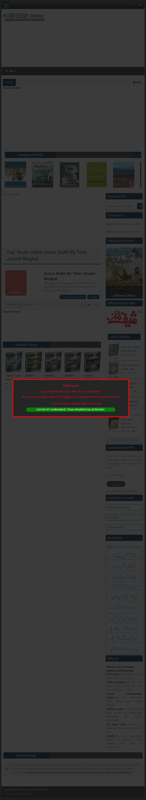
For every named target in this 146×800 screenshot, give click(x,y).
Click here (45, 403)
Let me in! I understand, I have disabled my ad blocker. (71, 409)
